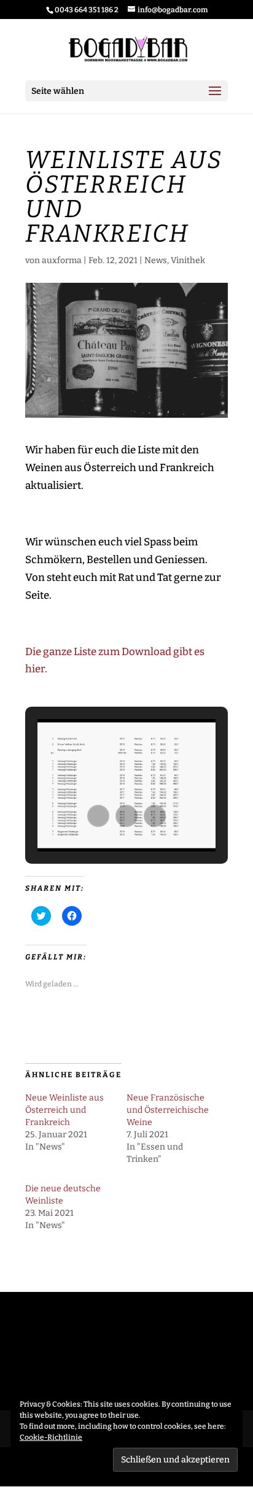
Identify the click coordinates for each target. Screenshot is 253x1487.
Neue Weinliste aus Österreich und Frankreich (64, 1110)
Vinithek (188, 260)
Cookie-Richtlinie (51, 1437)
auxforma (62, 260)
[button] (98, 816)
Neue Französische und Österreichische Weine (167, 1110)
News (155, 260)
